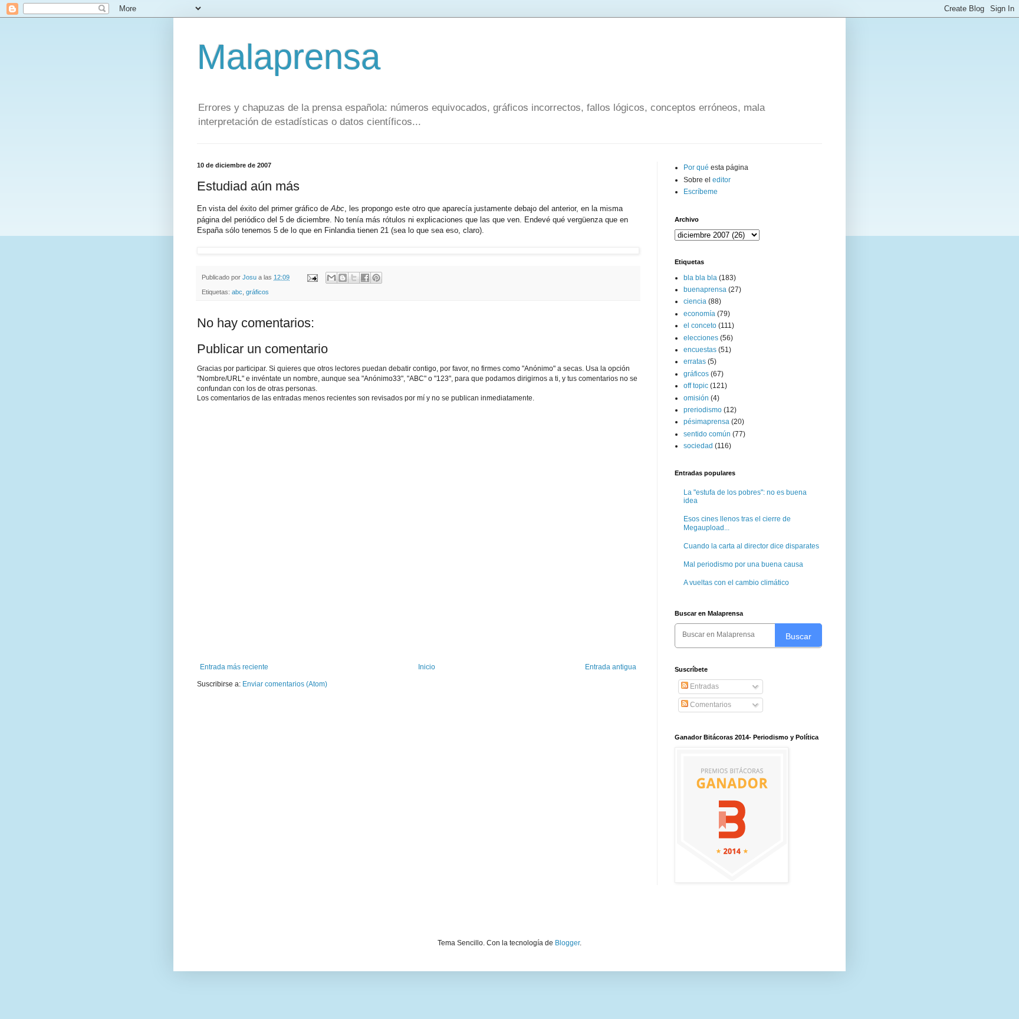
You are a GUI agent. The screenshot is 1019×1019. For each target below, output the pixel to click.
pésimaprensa (706, 422)
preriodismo (702, 410)
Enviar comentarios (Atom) (284, 684)
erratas (694, 361)
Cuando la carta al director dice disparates (751, 546)
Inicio (426, 667)
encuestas (699, 350)
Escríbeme (700, 192)
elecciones (700, 338)
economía (699, 314)
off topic (695, 386)
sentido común (707, 434)
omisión (696, 398)
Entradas (703, 686)
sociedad (698, 446)
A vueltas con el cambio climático (736, 582)
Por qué (697, 167)
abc (237, 291)
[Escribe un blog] (343, 278)
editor (721, 180)
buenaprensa (705, 289)
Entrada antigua (610, 667)
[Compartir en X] (354, 278)
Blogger (567, 943)
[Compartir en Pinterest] (376, 278)
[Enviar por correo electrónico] (331, 278)
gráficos (257, 291)
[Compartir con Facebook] (365, 278)
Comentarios (709, 705)
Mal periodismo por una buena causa (743, 564)
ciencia (694, 301)
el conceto (699, 325)
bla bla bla (700, 278)
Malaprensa (288, 57)
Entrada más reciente (234, 667)
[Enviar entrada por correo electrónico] (312, 277)
